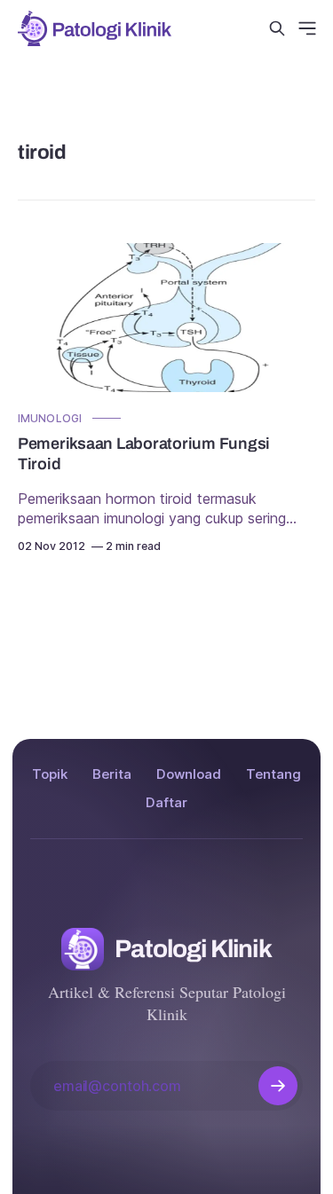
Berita (111, 774)
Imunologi (50, 418)
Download (188, 774)
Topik (49, 774)
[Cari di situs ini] (277, 28)
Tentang (273, 774)
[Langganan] (277, 1085)
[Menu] (307, 28)
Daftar (166, 802)
